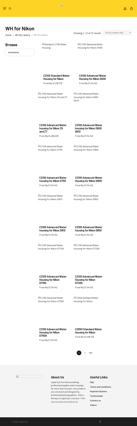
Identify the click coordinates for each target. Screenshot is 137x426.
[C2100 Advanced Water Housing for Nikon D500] (93, 58)
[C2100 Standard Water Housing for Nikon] (57, 58)
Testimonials (96, 396)
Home (8, 35)
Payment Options (98, 391)
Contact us (95, 400)
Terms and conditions (100, 386)
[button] (4, 8)
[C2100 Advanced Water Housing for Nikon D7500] (53, 311)
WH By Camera (22, 35)
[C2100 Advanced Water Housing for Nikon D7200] (89, 259)
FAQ (92, 382)
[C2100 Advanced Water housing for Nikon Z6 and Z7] (53, 107)
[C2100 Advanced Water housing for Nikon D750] (53, 160)
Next (90, 353)
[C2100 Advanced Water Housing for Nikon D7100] (53, 259)
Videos (93, 405)
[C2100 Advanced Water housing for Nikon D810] (53, 209)
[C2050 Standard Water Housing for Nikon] (89, 311)
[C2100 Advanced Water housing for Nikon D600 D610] (89, 107)
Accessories (13, 52)
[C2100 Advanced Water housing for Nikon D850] (89, 209)
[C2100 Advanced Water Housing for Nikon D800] (89, 160)
